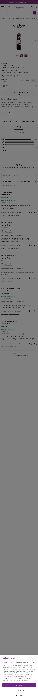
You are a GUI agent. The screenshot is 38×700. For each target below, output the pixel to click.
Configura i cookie (19, 690)
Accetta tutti (19, 685)
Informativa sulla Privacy (20, 680)
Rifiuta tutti (19, 695)
